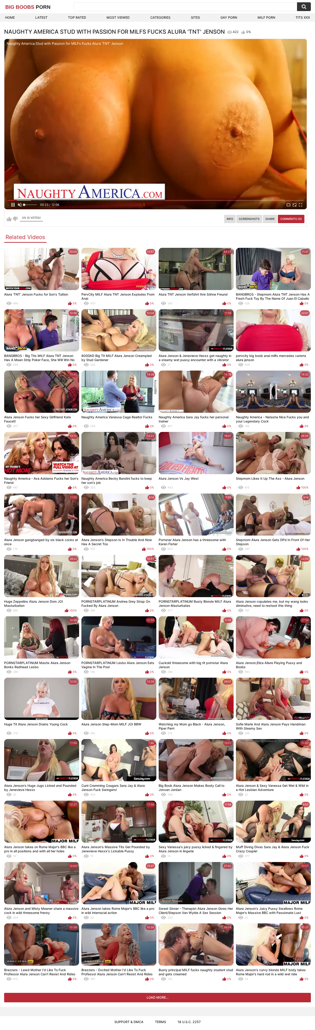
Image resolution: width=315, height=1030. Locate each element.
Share (270, 219)
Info (230, 219)
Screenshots (249, 219)
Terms (160, 1022)
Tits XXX (303, 17)
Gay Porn (228, 17)
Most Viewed (118, 17)
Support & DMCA (128, 1022)
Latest (41, 17)
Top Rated (77, 17)
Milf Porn (266, 17)
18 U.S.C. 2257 (189, 1022)
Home (10, 17)
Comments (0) (291, 219)
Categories (160, 17)
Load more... (158, 997)
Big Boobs (28, 7)
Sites (195, 17)
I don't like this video (15, 219)
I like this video (9, 219)
